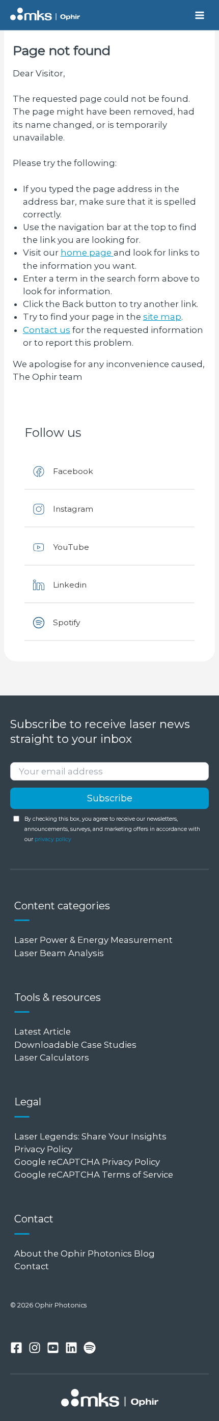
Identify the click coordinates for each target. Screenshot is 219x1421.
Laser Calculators (51, 1057)
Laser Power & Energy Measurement (93, 940)
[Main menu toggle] (199, 15)
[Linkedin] (71, 1348)
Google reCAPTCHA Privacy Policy (87, 1162)
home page (87, 252)
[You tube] (53, 1348)
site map (162, 317)
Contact (31, 1266)
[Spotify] (90, 1348)
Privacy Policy (43, 1149)
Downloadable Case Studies (75, 1045)
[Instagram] (35, 1348)
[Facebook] (16, 1348)
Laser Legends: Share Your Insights (90, 1136)
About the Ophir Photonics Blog (85, 1253)
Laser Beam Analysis (59, 953)
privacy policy (53, 839)
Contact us (46, 330)
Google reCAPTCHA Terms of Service (93, 1174)
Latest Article (42, 1031)
